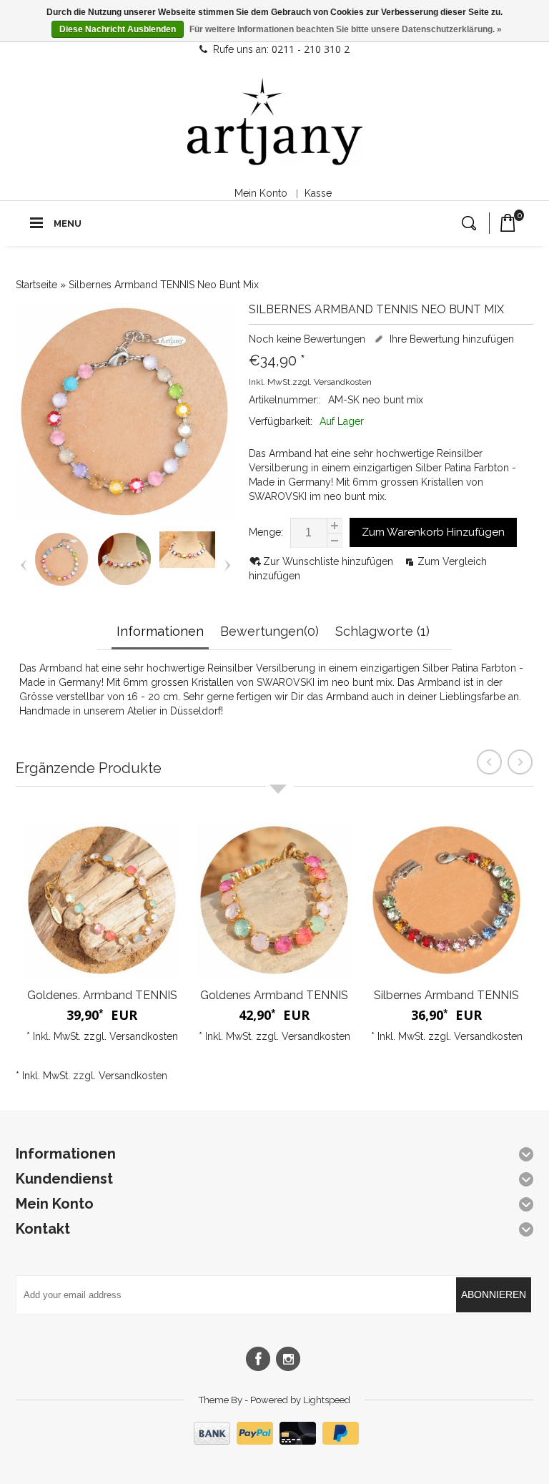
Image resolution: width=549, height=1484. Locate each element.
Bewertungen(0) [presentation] (269, 631)
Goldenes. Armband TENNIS (102, 995)
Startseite (36, 284)
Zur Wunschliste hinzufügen (329, 561)
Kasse (318, 193)
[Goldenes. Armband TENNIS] (101, 900)
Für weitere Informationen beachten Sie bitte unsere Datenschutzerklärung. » (345, 29)
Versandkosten (343, 382)
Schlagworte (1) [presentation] (382, 631)
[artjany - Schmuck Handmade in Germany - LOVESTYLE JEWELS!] (274, 122)
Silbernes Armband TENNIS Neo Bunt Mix (164, 284)
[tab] (162, 632)
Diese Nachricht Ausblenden (117, 29)
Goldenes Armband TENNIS (274, 995)
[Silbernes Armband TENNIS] (446, 900)
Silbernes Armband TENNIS (446, 995)
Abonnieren (493, 1294)
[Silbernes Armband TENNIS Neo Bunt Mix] (61, 583)
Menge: (266, 532)
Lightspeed (326, 1400)
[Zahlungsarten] (274, 1441)
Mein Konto (260, 193)
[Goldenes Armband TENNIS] (274, 900)
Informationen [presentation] (160, 631)
